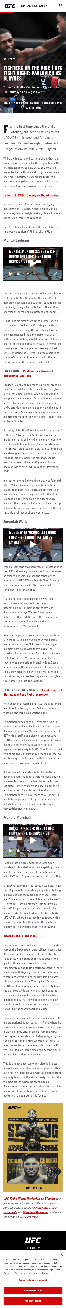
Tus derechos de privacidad (33, 1280)
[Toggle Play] (10, 274)
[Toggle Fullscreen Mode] (55, 274)
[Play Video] (33, 263)
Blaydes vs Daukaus (17, 376)
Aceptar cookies (33, 1301)
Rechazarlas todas (33, 1291)
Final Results (51, 690)
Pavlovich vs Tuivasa (37, 371)
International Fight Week (20, 936)
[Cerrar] (62, 1255)
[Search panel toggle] (61, 5)
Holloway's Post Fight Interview (26, 694)
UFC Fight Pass (29, 1217)
